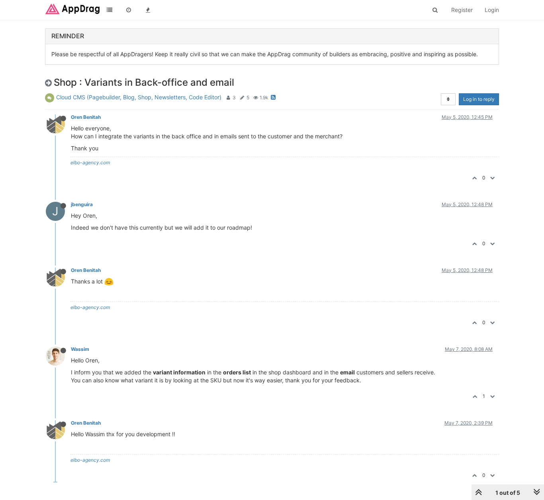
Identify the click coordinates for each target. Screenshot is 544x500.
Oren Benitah (86, 117)
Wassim (80, 349)
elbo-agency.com (90, 162)
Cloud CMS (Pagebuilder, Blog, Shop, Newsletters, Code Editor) (138, 97)
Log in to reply (479, 99)
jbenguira (82, 204)
